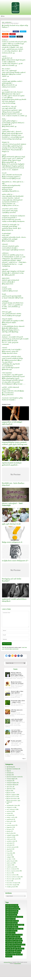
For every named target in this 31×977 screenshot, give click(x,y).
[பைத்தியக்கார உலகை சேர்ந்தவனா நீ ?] (15, 552)
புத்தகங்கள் (9, 849)
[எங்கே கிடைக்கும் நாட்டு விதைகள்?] (7, 711)
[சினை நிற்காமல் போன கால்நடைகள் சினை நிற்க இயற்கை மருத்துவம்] (7, 750)
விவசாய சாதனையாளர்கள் (13, 870)
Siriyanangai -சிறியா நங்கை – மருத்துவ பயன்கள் (18, 701)
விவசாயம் (9, 872)
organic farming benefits (12, 911)
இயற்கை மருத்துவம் (11, 794)
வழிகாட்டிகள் (10, 863)
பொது (8, 851)
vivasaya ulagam (11, 778)
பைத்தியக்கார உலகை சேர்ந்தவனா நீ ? (15, 561)
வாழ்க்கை (9, 864)
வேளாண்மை (9, 956)
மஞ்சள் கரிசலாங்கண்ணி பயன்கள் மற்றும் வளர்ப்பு (17, 720)
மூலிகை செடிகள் (10, 861)
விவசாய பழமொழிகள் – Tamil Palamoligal (12, 504)
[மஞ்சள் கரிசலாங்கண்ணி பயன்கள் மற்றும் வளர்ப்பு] (7, 721)
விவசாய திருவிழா (10, 952)
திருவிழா (9, 831)
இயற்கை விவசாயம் (11, 796)
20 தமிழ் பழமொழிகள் (16, 740)
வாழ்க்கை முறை (10, 866)
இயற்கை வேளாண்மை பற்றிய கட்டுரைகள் (13, 801)
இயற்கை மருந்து (19, 928)
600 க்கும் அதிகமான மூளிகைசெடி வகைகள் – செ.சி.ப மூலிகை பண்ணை (17, 674)
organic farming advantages (12, 909)
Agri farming (10, 766)
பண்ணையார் (10, 837)
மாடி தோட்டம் (10, 859)
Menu (3, 16)
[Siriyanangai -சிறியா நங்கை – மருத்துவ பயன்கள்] (7, 702)
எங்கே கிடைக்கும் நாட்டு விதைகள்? (16, 710)
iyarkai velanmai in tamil (11, 905)
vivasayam (9, 780)
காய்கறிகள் (9, 815)
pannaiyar (9, 774)
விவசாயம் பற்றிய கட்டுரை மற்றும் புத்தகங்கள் (17, 692)
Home (3, 22)
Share (16, 31)
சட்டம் (8, 823)
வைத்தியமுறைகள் (11, 886)
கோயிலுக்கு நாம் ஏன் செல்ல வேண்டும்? (11, 580)
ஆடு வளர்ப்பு (10, 786)
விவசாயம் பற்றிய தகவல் (12, 878)
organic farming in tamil (11, 913)
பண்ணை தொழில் (10, 942)
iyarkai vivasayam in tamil (12, 907)
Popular (15, 669)
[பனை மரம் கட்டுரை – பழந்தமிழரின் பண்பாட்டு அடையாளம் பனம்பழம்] (7, 732)
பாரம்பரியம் (22, 944)
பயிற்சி (7, 944)
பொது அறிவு (10, 853)
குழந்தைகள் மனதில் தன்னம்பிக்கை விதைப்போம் (14, 600)
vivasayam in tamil (10, 918)
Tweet (23, 31)
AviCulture (9, 772)
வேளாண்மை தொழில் (12, 884)
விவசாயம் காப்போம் (11, 874)
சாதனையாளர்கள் (11, 825)
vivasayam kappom (11, 782)
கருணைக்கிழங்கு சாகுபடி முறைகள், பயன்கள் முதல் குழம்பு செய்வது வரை (14, 443)
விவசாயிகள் (19, 954)
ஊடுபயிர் (20, 934)
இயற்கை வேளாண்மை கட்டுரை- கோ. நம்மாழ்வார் (17, 682)
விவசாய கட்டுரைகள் (11, 868)
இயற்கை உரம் (10, 792)
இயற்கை (9, 790)
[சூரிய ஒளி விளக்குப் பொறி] (15, 515)
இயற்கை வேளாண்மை (12, 798)
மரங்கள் (8, 855)
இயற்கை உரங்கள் (10, 928)
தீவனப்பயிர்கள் (10, 833)
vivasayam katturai (11, 784)
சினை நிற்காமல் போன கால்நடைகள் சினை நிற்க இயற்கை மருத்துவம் (17, 750)
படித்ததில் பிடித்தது (8, 22)
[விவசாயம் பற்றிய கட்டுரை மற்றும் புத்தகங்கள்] (7, 693)
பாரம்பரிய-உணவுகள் (11, 847)
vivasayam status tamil (11, 922)
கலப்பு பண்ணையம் (11, 809)
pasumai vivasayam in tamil (13, 776)
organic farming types (11, 914)
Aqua (8, 770)
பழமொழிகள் (10, 843)
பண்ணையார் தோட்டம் (8, 962)
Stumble (5, 36)
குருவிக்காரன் (10, 819)
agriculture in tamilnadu (12, 768)
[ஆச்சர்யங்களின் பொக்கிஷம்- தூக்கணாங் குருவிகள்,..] (15, 454)
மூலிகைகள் (21, 948)
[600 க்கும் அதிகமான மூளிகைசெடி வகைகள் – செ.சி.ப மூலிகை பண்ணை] (7, 674)
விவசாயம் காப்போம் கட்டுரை (13, 876)
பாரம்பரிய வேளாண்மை (11, 946)
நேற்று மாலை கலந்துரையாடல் (12, 542)
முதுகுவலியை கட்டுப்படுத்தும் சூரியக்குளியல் (12, 423)
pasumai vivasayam (10, 916)
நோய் (21, 940)
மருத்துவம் (9, 857)
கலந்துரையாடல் (10, 807)
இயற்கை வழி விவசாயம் (11, 930)
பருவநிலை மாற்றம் (11, 841)
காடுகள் (8, 813)
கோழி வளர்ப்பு (10, 821)
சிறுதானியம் (10, 827)
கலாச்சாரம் (9, 811)
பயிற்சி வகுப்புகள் (14, 944)
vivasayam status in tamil (12, 920)
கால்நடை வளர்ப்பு (11, 817)
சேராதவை (9, 829)
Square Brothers (17, 963)
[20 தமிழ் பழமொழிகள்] (7, 742)
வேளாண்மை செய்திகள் (12, 882)
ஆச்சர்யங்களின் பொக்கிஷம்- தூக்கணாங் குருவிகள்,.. (12, 464)
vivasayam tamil (10, 924)
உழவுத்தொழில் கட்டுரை (12, 805)
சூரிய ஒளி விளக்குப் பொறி (11, 524)
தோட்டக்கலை (15, 940)
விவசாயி (9, 880)
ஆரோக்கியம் (10, 788)
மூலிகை (15, 948)
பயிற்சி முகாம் (10, 839)
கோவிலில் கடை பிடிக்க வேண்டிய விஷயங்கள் (13, 484)
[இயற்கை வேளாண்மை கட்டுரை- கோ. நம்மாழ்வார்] (7, 684)
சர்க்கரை (8, 940)
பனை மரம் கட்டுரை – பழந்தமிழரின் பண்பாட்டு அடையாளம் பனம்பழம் (16, 731)
